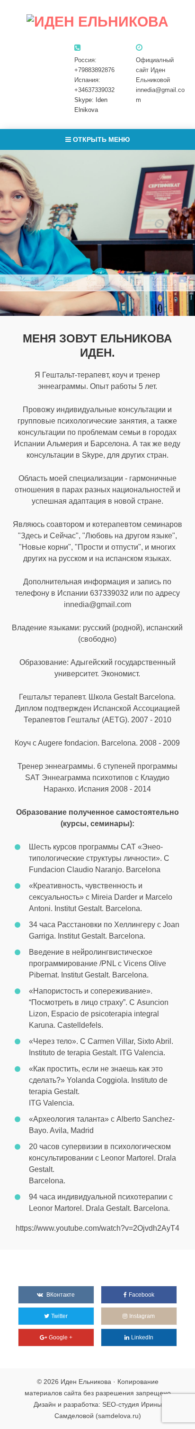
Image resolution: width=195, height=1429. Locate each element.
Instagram (142, 1316)
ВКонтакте (60, 1294)
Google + (60, 1337)
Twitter (59, 1316)
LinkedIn (142, 1337)
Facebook (141, 1294)
